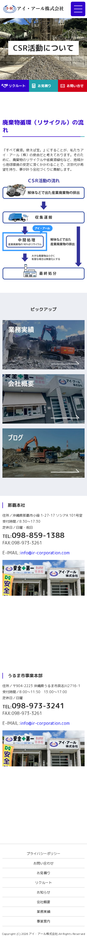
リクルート (17, 85)
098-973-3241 (38, 706)
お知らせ (43, 892)
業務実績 (43, 911)
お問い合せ (75, 85)
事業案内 (43, 921)
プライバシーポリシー (43, 853)
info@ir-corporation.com (45, 553)
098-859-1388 (38, 535)
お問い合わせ (43, 863)
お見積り (44, 85)
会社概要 (43, 902)
